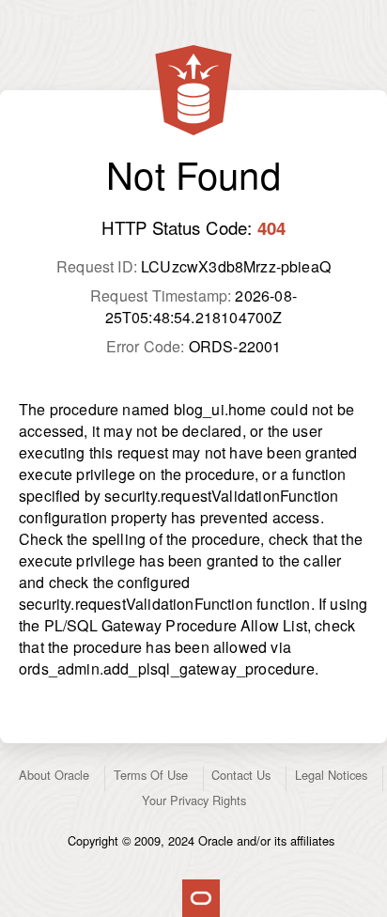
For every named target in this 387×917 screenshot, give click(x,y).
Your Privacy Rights (194, 800)
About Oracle (54, 775)
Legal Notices (331, 775)
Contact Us (241, 775)
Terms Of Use (151, 775)
